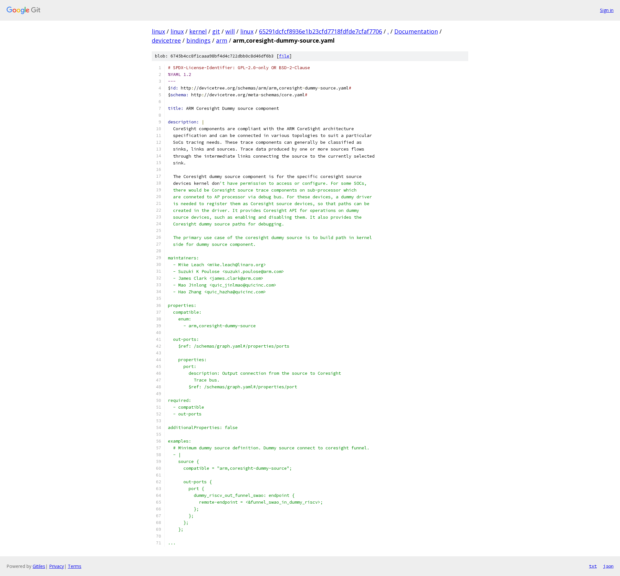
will (230, 31)
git (216, 31)
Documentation (416, 31)
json (608, 566)
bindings (198, 40)
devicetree (166, 40)
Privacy (56, 566)
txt (593, 566)
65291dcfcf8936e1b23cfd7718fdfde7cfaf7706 (320, 31)
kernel (198, 31)
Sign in (607, 10)
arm (221, 40)
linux (158, 31)
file (284, 56)
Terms (74, 566)
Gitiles (39, 566)
